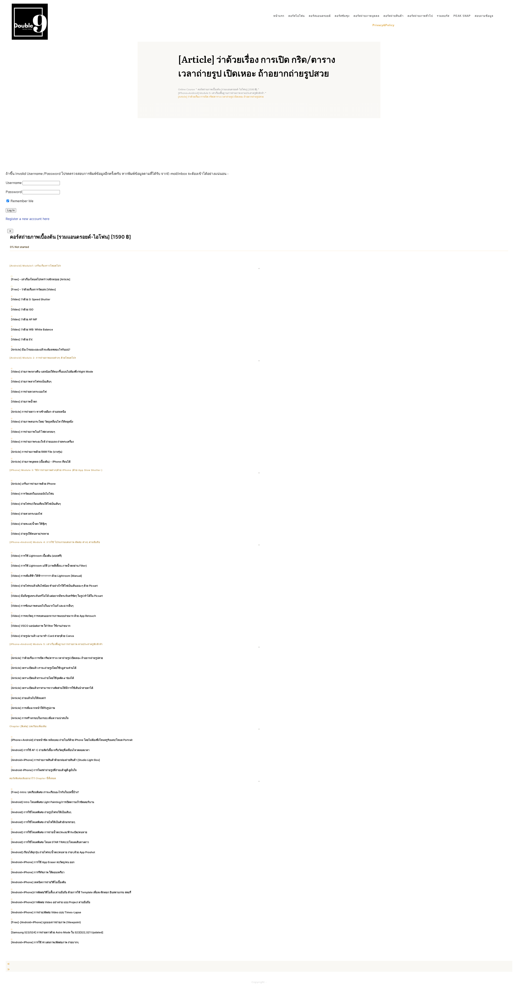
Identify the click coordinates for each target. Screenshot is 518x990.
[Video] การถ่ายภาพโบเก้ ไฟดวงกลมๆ (33, 431)
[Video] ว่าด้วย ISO (22, 309)
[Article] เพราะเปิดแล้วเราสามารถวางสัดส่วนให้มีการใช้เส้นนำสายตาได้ (52, 687)
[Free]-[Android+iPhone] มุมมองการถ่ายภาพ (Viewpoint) (46, 922)
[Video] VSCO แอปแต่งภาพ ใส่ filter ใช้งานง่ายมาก (40, 625)
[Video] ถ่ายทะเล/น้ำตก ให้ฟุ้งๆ (29, 523)
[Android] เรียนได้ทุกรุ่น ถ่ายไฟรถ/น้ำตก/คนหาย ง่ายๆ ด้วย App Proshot (53, 852)
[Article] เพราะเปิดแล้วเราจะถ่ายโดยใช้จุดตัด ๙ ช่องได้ (42, 678)
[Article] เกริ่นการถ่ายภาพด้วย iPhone (33, 483)
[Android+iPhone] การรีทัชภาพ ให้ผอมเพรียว (37, 872)
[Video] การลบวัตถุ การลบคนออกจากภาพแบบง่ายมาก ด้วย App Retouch (53, 615)
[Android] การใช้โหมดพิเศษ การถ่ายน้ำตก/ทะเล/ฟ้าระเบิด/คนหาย (49, 832)
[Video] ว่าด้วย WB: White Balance (32, 329)
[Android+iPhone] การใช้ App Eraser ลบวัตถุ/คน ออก (42, 862)
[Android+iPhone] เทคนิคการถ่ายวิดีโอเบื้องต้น (38, 882)
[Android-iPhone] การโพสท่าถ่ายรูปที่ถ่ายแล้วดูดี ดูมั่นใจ (44, 770)
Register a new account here (27, 219)
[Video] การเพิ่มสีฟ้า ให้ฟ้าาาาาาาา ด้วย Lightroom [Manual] (46, 575)
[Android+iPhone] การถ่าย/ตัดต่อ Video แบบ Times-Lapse (46, 912)
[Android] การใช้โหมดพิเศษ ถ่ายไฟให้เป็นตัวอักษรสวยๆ (43, 822)
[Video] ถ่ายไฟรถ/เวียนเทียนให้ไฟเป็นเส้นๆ (36, 503)
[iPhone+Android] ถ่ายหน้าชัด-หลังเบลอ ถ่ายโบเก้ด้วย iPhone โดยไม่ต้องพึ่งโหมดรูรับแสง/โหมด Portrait (72, 739)
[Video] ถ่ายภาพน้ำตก (24, 401)
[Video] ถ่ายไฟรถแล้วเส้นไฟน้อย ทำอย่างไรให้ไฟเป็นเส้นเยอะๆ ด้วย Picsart (54, 585)
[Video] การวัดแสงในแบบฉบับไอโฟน (32, 493)
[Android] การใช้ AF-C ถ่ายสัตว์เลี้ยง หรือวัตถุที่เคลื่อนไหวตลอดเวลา (50, 750)
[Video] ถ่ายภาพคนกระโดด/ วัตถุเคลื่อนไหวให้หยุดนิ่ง (42, 421)
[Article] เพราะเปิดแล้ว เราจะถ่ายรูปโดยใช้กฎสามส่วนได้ (43, 667)
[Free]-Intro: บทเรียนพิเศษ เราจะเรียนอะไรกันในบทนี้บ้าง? (45, 792)
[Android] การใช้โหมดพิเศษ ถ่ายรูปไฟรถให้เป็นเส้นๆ (41, 812)
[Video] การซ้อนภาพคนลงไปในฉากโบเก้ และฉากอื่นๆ (42, 605)
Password (14, 192)
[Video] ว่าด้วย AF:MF (24, 319)
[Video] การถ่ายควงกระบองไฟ (29, 391)
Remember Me (21, 201)
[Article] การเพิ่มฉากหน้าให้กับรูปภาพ (33, 708)
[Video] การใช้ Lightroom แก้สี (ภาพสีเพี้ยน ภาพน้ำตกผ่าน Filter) (49, 565)
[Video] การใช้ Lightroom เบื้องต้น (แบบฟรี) (36, 555)
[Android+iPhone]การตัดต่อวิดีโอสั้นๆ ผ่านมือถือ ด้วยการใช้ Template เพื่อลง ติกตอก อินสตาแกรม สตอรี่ (71, 892)
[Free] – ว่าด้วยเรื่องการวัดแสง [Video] (33, 289)
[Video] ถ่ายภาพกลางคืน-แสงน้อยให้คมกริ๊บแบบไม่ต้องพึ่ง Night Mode (52, 371)
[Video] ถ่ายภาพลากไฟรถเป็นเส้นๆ (31, 381)
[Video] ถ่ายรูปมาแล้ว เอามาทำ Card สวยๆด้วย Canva (42, 635)
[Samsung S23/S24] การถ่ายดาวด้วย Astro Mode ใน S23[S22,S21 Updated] (57, 932)
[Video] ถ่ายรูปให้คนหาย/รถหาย (30, 533)
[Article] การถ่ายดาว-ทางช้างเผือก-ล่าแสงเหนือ (38, 411)
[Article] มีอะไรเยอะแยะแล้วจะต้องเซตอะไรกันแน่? (40, 349)
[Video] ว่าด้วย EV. (22, 339)
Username (14, 183)
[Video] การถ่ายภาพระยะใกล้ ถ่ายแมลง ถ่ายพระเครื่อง (42, 441)
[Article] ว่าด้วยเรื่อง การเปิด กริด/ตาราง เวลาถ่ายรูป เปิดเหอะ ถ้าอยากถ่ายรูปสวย (57, 658)
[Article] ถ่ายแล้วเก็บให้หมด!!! (28, 698)
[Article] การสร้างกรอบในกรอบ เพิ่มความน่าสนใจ (40, 718)
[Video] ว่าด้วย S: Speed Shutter (30, 299)
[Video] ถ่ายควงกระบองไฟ (26, 513)
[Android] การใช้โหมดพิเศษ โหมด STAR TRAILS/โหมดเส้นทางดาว (50, 842)
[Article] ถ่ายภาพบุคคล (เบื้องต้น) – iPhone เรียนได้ (40, 461)
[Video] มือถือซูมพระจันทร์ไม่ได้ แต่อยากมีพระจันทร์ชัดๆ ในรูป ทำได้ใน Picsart (57, 595)
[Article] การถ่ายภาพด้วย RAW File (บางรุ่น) (36, 451)
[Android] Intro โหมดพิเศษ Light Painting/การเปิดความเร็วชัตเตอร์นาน (52, 802)
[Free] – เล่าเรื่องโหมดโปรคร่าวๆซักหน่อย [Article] (40, 279)
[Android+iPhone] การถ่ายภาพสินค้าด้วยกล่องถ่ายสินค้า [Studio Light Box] (55, 760)
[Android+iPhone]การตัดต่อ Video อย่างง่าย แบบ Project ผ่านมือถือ (50, 902)
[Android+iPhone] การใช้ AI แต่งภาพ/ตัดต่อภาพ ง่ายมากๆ (45, 942)
